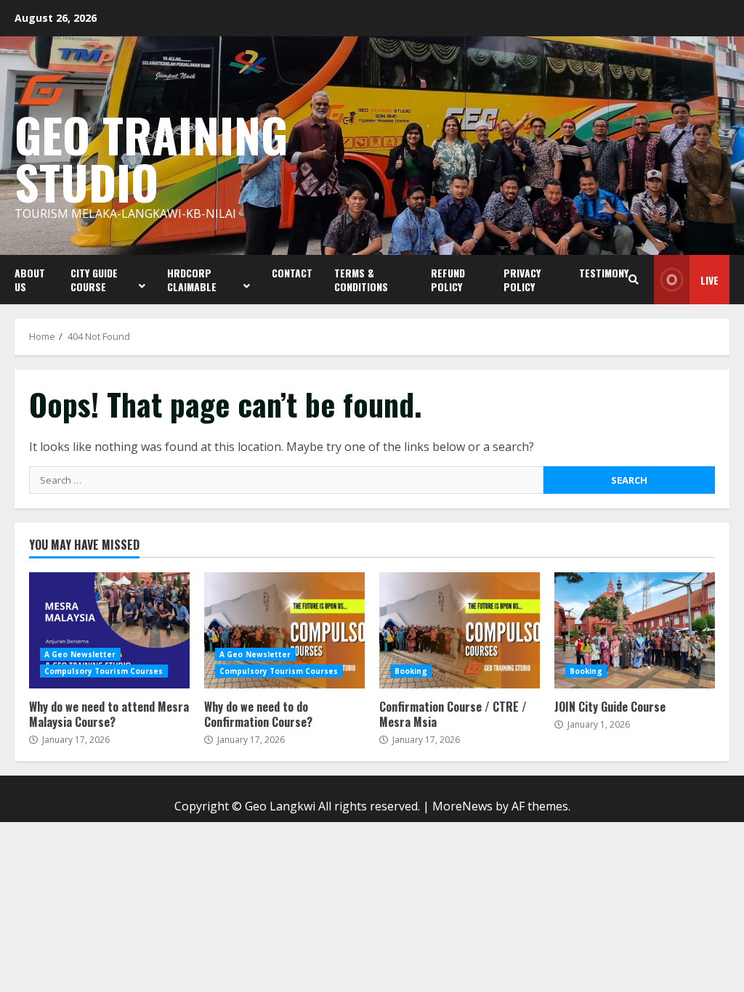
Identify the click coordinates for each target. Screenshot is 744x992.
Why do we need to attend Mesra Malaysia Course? (109, 630)
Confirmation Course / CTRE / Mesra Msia (459, 630)
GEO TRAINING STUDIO (151, 157)
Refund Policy (448, 279)
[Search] (633, 279)
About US (30, 279)
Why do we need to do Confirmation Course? (284, 630)
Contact (292, 272)
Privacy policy (522, 279)
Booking (411, 671)
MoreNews (462, 806)
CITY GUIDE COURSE (94, 279)
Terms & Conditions (361, 279)
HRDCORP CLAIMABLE (192, 279)
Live (709, 280)
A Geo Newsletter (80, 654)
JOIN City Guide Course (634, 630)
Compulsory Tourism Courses (103, 671)
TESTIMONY (603, 272)
